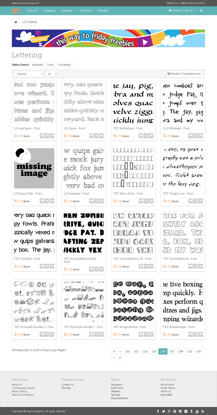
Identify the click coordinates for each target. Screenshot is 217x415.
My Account (167, 384)
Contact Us (68, 384)
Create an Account (192, 3)
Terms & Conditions (23, 394)
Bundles (103, 10)
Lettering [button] (49, 10)
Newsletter (166, 394)
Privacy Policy (19, 391)
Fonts (50, 64)
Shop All (32, 10)
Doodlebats (64, 64)
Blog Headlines (119, 398)
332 (127, 351)
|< (114, 351)
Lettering (29, 22)
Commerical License (23, 388)
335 (154, 351)
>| (120, 357)
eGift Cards (117, 388)
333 (136, 351)
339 (189, 351)
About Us (17, 384)
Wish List (166, 391)
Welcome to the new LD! (25, 3)
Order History (168, 388)
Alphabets (37, 64)
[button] (182, 10)
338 (180, 351)
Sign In (171, 3)
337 (172, 351)
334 (145, 351)
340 (198, 351)
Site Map (66, 388)
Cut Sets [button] (85, 10)
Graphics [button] (67, 10)
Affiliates (115, 391)
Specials (115, 394)
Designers (116, 384)
